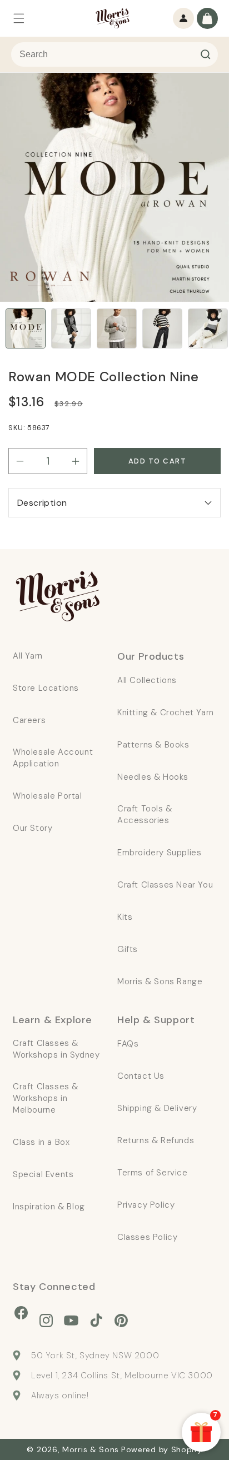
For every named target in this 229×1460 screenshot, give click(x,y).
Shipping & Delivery (157, 1108)
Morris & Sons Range (159, 981)
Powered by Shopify (161, 1449)
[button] (19, 18)
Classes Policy (147, 1237)
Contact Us (141, 1076)
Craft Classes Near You (165, 884)
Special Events (43, 1174)
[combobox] (114, 54)
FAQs (127, 1043)
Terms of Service (152, 1172)
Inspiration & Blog (49, 1206)
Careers (29, 720)
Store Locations (46, 688)
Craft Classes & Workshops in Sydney (56, 1049)
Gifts (127, 949)
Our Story (32, 828)
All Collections (147, 680)
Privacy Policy (146, 1204)
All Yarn (28, 655)
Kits (124, 917)
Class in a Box (41, 1142)
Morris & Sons (90, 1449)
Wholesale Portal (47, 795)
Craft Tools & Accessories (144, 814)
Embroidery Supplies (159, 852)
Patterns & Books (153, 744)
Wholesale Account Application (53, 757)
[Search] (205, 54)
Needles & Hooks (152, 777)
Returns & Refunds (155, 1140)
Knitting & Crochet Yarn (165, 712)
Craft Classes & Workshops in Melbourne (45, 1098)
